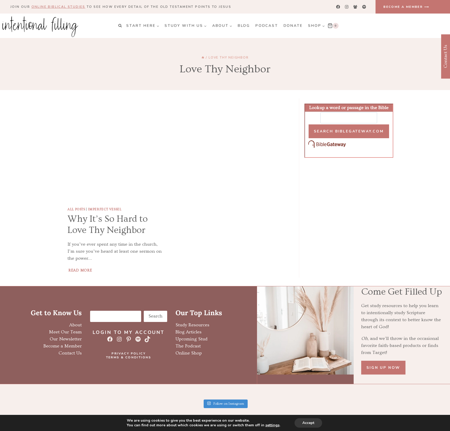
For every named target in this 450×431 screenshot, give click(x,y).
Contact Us (70, 353)
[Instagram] (347, 7)
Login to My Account (129, 332)
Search (155, 316)
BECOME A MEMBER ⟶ (406, 7)
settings (272, 425)
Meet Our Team (65, 332)
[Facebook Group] (355, 7)
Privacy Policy (128, 353)
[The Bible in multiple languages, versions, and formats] (348, 144)
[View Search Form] (120, 25)
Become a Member (62, 346)
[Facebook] (338, 7)
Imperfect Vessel (105, 209)
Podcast (266, 25)
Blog (244, 25)
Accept (308, 422)
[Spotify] (364, 7)
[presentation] (115, 150)
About (75, 325)
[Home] (202, 57)
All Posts (76, 209)
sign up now (383, 367)
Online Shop (189, 353)
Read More (80, 270)
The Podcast (188, 346)
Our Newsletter (66, 339)
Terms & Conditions (128, 357)
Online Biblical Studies (58, 7)
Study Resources (192, 325)
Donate (293, 25)
